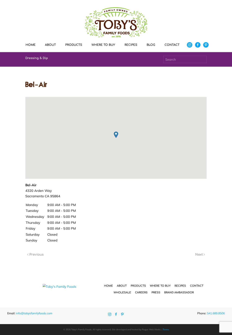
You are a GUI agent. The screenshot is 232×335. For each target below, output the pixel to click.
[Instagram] (189, 45)
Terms (166, 329)
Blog (151, 45)
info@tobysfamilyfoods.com (34, 313)
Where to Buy (103, 45)
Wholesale (122, 292)
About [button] (50, 45)
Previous (36, 254)
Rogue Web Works (151, 329)
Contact (172, 45)
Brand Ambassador (179, 292)
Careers (141, 292)
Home (31, 45)
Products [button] (73, 45)
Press (156, 292)
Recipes (131, 45)
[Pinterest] (206, 45)
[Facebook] (197, 45)
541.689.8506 (216, 313)
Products (138, 285)
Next (199, 254)
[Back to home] (116, 22)
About (122, 285)
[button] (116, 135)
